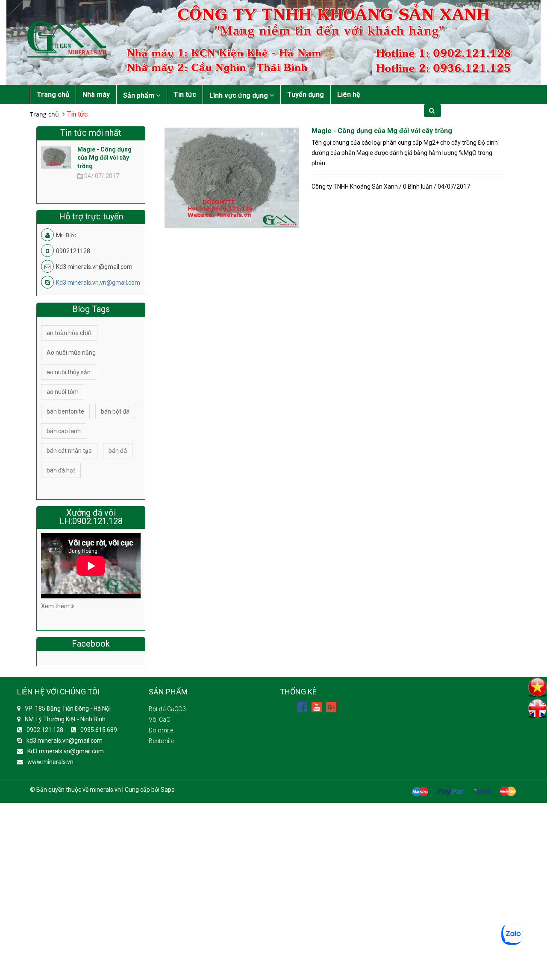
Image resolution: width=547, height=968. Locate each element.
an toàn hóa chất (69, 332)
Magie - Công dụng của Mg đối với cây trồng (382, 131)
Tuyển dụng (305, 94)
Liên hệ (348, 94)
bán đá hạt (61, 470)
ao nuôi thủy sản (69, 372)
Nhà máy (96, 94)
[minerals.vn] (273, 41)
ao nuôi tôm (63, 391)
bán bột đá (115, 411)
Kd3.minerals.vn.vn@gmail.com (98, 282)
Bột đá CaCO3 (167, 709)
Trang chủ (53, 94)
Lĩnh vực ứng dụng (239, 95)
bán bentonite (65, 411)
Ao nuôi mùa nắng (71, 352)
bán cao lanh (64, 431)
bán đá (118, 450)
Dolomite (161, 730)
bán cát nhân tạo (69, 450)
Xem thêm (56, 606)
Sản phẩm (139, 95)
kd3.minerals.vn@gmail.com (64, 740)
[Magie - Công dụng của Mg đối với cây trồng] (232, 177)
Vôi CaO (160, 719)
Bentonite (161, 741)
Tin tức (185, 94)
